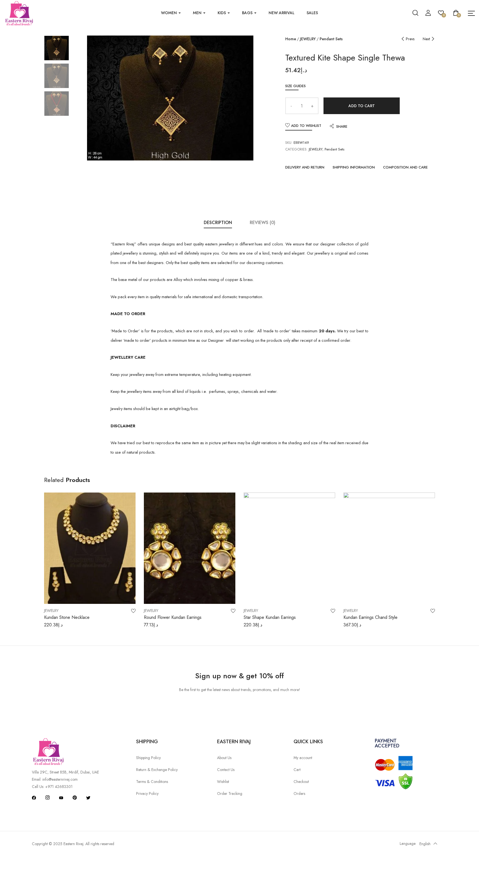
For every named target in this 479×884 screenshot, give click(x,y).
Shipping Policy (148, 757)
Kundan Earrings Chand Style (370, 617)
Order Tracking (229, 793)
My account (303, 757)
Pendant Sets (331, 39)
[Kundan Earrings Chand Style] (389, 548)
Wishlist (223, 781)
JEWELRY (308, 39)
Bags (248, 13)
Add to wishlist (306, 125)
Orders (299, 793)
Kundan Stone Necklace (67, 617)
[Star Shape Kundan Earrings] (289, 548)
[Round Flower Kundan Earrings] (189, 548)
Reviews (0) (262, 222)
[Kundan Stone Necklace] (90, 548)
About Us (224, 757)
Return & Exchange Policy (157, 769)
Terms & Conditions (152, 781)
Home (290, 39)
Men (198, 13)
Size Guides (295, 86)
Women (169, 13)
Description (218, 222)
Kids (222, 13)
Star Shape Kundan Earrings (270, 617)
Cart (297, 769)
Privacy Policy (147, 793)
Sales (312, 13)
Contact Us (226, 769)
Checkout (301, 781)
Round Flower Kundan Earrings (173, 617)
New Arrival (281, 13)
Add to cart (361, 106)
